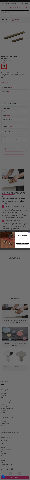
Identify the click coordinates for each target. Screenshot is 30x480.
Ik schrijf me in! (22, 243)
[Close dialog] (29, 232)
